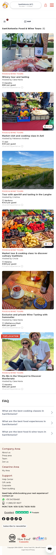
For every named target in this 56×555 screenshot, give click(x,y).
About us (6, 452)
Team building (8, 488)
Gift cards (6, 482)
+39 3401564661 (13, 499)
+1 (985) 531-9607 (13, 503)
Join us (5, 462)
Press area (7, 455)
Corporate (6, 485)
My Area (6, 470)
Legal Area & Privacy (28, 550)
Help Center (7, 479)
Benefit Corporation (42, 547)
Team (4, 459)
